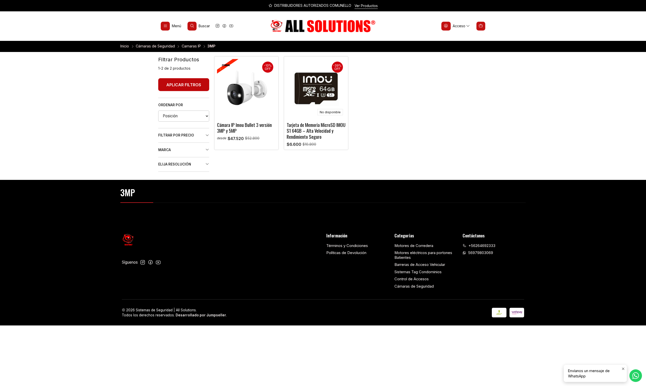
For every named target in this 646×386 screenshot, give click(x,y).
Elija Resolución (174, 164)
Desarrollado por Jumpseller (201, 315)
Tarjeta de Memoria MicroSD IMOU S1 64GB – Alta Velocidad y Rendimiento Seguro (316, 131)
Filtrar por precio (176, 135)
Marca (164, 150)
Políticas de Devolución (346, 253)
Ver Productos (366, 6)
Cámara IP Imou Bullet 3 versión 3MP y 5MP (244, 128)
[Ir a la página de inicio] (323, 26)
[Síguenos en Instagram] (217, 26)
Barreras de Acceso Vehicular (419, 264)
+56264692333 (481, 245)
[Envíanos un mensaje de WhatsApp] (635, 375)
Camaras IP (191, 46)
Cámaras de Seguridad (155, 46)
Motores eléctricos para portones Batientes (423, 255)
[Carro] (481, 26)
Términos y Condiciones (347, 245)
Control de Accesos (411, 279)
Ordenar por (170, 105)
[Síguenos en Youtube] (231, 26)
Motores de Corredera (413, 245)
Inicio (124, 46)
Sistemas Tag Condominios (418, 272)
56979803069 (480, 253)
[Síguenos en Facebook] (224, 26)
